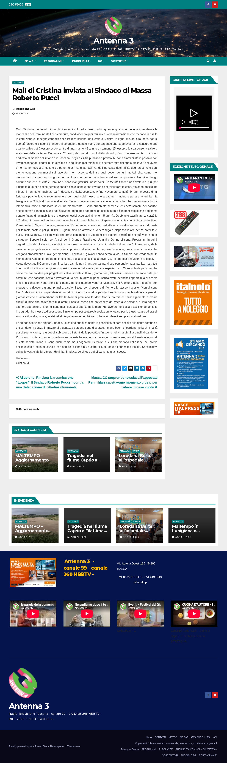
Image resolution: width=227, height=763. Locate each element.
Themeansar (73, 746)
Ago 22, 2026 (26, 537)
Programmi (53, 61)
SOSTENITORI (170, 755)
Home (149, 737)
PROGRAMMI (149, 749)
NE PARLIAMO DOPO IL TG (195, 737)
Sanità (135, 451)
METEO (173, 737)
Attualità (18, 83)
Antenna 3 (113, 40)
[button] (208, 61)
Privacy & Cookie (130, 749)
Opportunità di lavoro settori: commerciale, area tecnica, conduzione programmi (176, 743)
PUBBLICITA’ (81, 61)
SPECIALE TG (188, 755)
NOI (100, 61)
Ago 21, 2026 (183, 537)
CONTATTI (160, 737)
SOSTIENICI (119, 61)
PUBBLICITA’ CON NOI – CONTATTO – (196, 749)
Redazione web (25, 108)
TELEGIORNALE (208, 755)
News (29, 61)
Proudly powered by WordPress (25, 746)
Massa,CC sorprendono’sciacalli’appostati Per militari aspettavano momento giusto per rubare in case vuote (122, 382)
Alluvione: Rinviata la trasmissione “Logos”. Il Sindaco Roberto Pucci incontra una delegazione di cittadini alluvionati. (50, 382)
